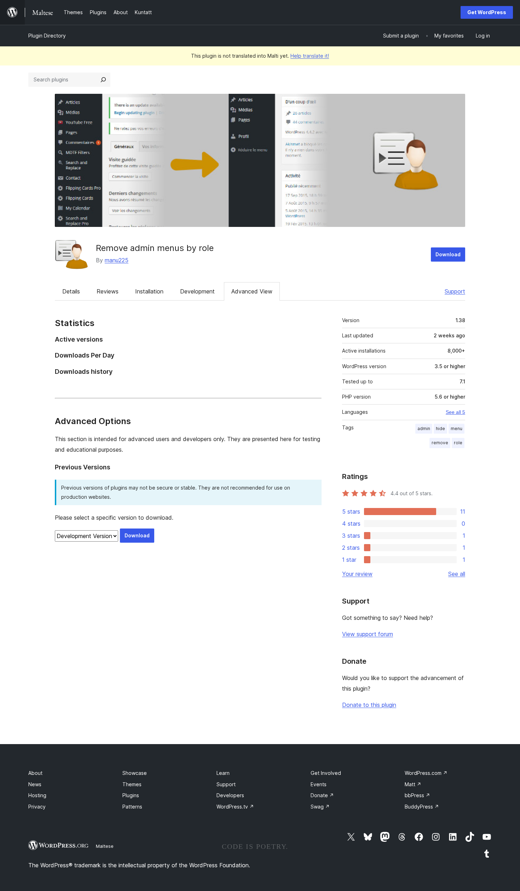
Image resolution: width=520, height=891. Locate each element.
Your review (357, 573)
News (34, 784)
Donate (322, 795)
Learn (223, 773)
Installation (149, 291)
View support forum (367, 634)
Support (455, 291)
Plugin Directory (47, 36)
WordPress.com (426, 773)
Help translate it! (309, 56)
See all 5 (455, 412)
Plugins (130, 795)
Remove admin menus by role (155, 248)
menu (456, 428)
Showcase (134, 773)
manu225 (116, 260)
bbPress (417, 795)
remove (440, 442)
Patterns (132, 807)
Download (448, 254)
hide (440, 428)
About (35, 773)
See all (456, 573)
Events (319, 784)
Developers (230, 795)
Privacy (37, 807)
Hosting (37, 795)
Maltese (105, 846)
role (458, 442)
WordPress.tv (235, 807)
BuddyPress (422, 807)
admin (423, 428)
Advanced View (251, 291)
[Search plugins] (103, 80)
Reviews (108, 291)
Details (71, 291)
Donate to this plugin (369, 704)
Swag (320, 807)
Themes (131, 784)
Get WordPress (486, 12)
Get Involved (326, 773)
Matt (413, 784)
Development (197, 291)
